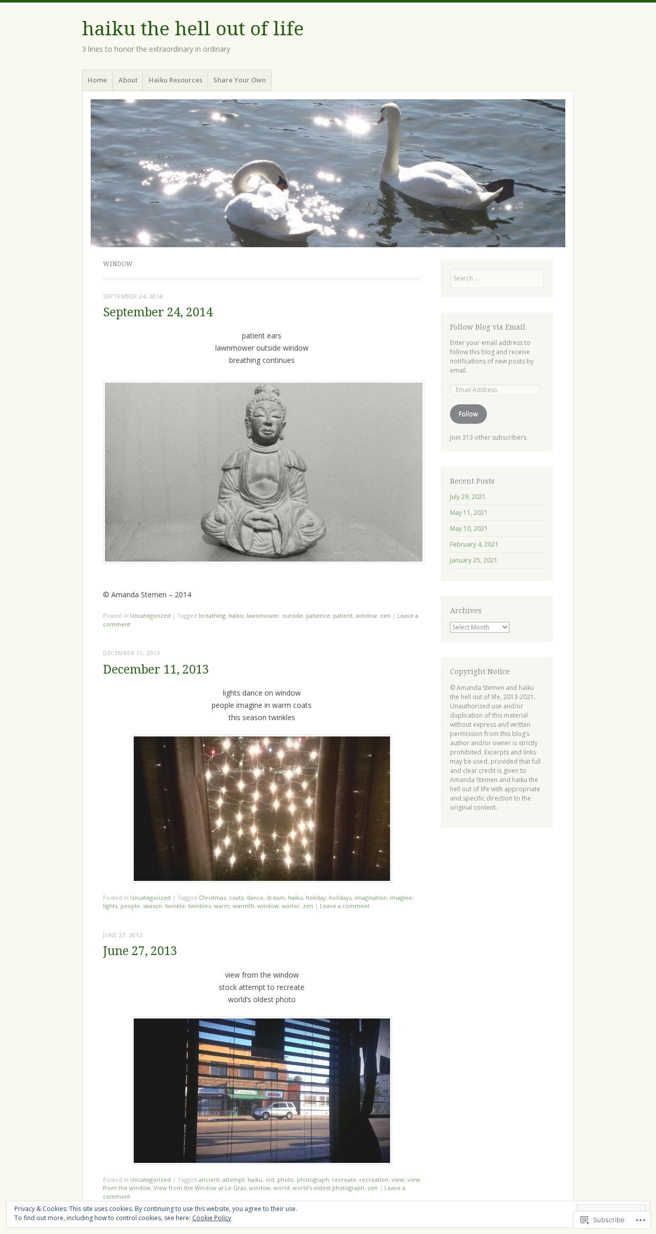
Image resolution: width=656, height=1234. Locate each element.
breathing (212, 615)
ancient (209, 1179)
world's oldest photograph (328, 1188)
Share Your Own (239, 79)
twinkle (175, 906)
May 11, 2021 (469, 512)
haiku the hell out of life (193, 29)
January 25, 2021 (474, 560)
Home (97, 79)
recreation (373, 1179)
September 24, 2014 (158, 312)
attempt (233, 1179)
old (269, 1179)
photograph (313, 1179)
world (282, 1188)
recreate (344, 1179)
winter (291, 906)
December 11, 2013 (156, 670)
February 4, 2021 (474, 544)
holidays (340, 897)
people (130, 906)
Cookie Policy (211, 1218)
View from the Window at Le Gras (200, 1188)
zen (385, 615)
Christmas (212, 897)
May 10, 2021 (469, 528)
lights (110, 906)
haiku (236, 615)
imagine (401, 897)
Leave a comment (345, 906)
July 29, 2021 (468, 496)
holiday (316, 897)
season (152, 906)
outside (292, 615)
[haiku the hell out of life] (328, 173)
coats (236, 897)
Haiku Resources (175, 79)
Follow (468, 413)
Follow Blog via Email (487, 327)
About (128, 79)
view (398, 1179)
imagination (371, 897)
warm (222, 906)
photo (285, 1179)
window (366, 615)
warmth (243, 906)
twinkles (199, 906)
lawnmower (263, 615)
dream (275, 897)
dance (255, 897)
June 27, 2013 (140, 951)
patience (318, 615)
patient (343, 615)
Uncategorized (150, 615)
